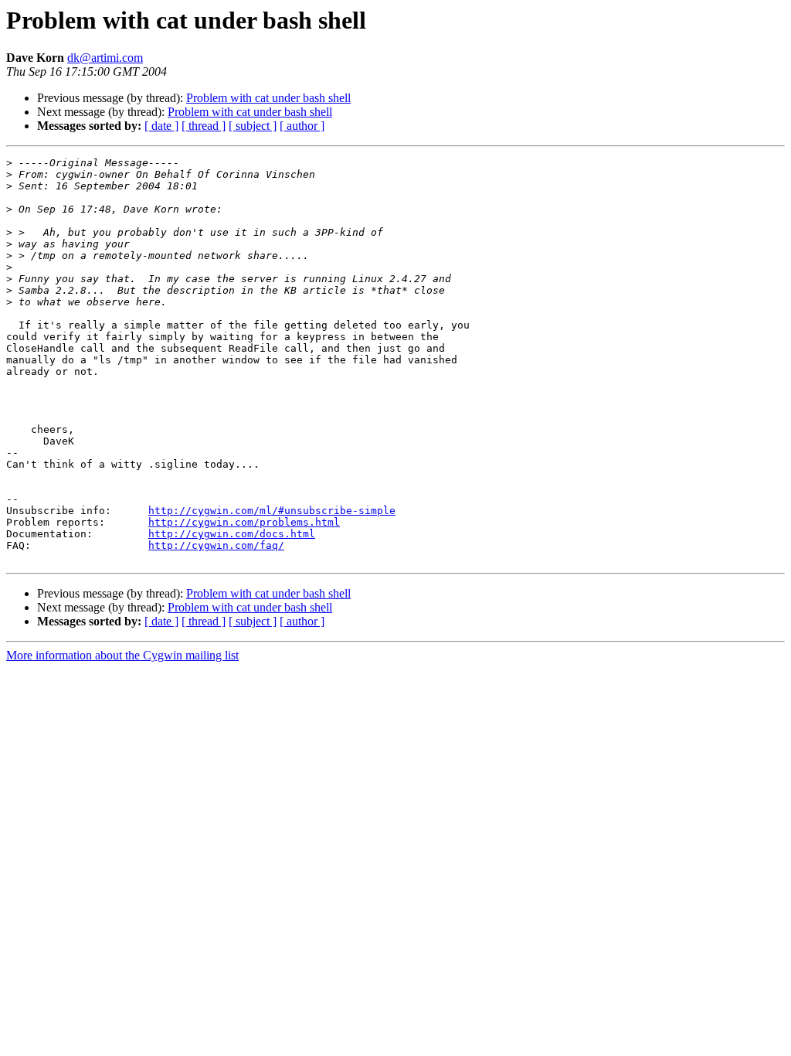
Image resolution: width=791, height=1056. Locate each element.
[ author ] (302, 125)
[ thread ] (204, 125)
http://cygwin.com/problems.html (244, 522)
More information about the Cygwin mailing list (122, 655)
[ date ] (161, 125)
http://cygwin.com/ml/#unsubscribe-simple (272, 510)
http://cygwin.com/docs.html (231, 534)
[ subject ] (253, 125)
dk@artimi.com (105, 57)
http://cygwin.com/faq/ (216, 545)
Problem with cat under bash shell (268, 97)
